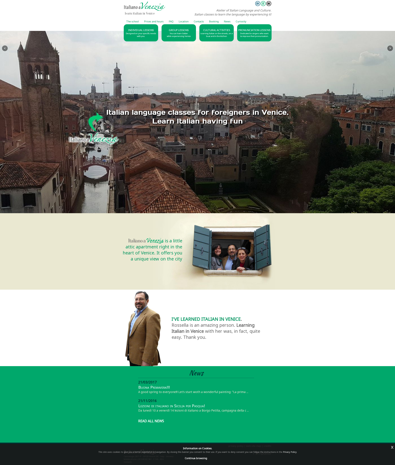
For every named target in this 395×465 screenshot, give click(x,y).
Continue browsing (196, 458)
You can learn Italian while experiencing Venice (179, 35)
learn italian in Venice (140, 13)
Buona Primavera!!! (154, 387)
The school (132, 21)
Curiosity (241, 21)
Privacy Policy (289, 451)
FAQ (171, 21)
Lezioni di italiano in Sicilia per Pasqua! (171, 405)
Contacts (199, 21)
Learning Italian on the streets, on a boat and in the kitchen (216, 35)
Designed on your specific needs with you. (141, 35)
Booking (214, 21)
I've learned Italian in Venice (206, 319)
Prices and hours (154, 21)
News (227, 21)
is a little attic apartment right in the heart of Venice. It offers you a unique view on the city (152, 250)
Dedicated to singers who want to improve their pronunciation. (254, 35)
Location (184, 21)
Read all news (151, 421)
